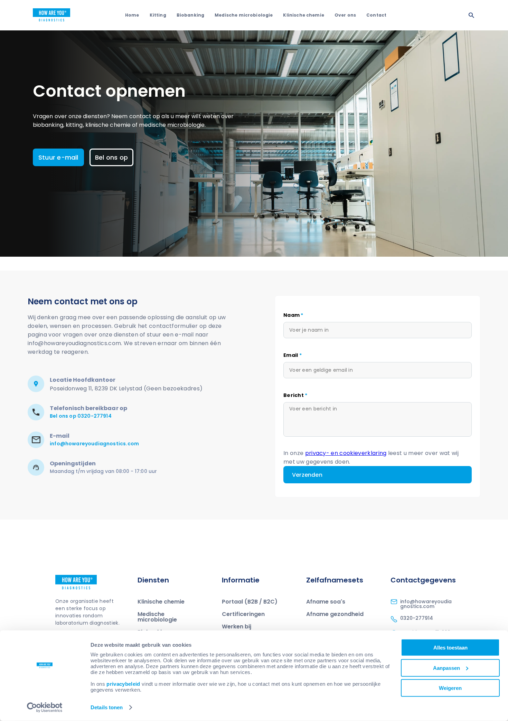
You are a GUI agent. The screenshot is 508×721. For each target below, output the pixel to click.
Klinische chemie (303, 15)
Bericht (295, 395)
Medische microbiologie (244, 15)
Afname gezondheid (335, 614)
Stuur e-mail (58, 157)
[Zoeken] (471, 15)
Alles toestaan (450, 648)
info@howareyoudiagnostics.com (94, 443)
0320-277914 (416, 618)
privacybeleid (123, 684)
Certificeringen (243, 614)
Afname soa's (325, 602)
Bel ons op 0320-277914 (81, 415)
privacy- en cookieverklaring (346, 453)
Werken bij (236, 626)
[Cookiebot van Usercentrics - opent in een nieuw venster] (45, 707)
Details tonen (107, 707)
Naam (293, 315)
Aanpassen (446, 668)
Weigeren (450, 688)
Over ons (345, 15)
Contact (376, 15)
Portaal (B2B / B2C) (249, 602)
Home (132, 15)
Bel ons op (111, 157)
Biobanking (191, 15)
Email (292, 355)
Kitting (158, 15)
